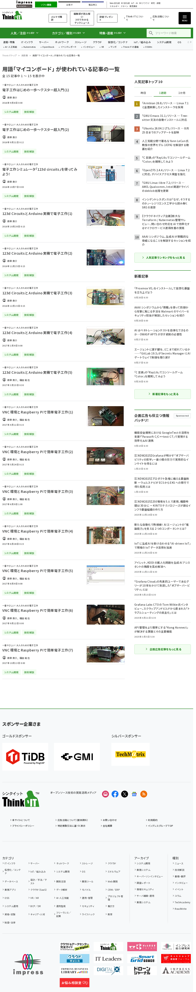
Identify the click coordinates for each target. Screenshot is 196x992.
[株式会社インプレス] (28, 964)
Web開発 (113, 881)
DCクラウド (144, 3)
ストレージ (81, 42)
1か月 (182, 93)
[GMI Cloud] (77, 757)
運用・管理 (87, 897)
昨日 (143, 93)
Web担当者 (115, 3)
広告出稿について (161, 18)
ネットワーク (62, 42)
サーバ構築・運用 (145, 895)
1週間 (162, 93)
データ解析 (62, 889)
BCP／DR (35, 906)
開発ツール (87, 881)
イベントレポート (69, 47)
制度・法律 (10, 922)
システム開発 (164, 42)
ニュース (179, 863)
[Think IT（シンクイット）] (20, 804)
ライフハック (88, 914)
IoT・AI (134, 3)
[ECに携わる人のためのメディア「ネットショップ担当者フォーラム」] (176, 960)
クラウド (97, 42)
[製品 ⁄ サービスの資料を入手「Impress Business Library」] (74, 972)
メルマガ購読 (56, 18)
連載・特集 (9, 42)
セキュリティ (88, 906)
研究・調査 (156, 3)
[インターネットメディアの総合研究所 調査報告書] (176, 948)
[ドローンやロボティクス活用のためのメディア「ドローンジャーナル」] (142, 972)
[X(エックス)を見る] (124, 794)
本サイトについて (21, 820)
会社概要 (107, 825)
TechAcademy (182, 902)
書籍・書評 (180, 876)
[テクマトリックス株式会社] (130, 754)
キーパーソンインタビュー (150, 876)
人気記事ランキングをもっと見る (165, 257)
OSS (7, 897)
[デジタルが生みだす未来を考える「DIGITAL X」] (108, 972)
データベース (11, 881)
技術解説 (179, 869)
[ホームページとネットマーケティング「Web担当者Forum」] (142, 948)
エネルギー (114, 6)
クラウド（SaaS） (38, 889)
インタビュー (89, 47)
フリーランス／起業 (63, 914)
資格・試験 (10, 914)
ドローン (124, 6)
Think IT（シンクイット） (20, 15)
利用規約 (153, 820)
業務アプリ (10, 889)
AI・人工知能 (11, 47)
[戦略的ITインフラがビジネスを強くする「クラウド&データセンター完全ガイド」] (74, 948)
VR (102, 47)
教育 (110, 914)
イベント (179, 889)
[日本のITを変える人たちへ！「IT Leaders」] (108, 960)
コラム (178, 895)
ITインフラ (27, 42)
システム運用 (11, 906)
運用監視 (61, 906)
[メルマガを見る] (105, 794)
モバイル (86, 889)
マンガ (113, 47)
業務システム (143, 869)
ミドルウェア (114, 871)
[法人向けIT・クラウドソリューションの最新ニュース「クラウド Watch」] (74, 960)
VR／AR (34, 897)
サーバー (44, 42)
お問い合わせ (110, 820)
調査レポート (143, 882)
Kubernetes (30, 47)
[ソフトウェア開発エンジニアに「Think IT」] (108, 948)
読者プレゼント (106, 18)
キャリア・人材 (37, 914)
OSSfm (148, 47)
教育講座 (133, 6)
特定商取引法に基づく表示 (71, 825)
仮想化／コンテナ (118, 42)
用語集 (24, 55)
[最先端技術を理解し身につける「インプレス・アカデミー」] (176, 972)
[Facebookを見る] (115, 794)
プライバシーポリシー (23, 825)
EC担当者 (125, 3)
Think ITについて (134, 18)
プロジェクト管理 (115, 897)
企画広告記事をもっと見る (165, 649)
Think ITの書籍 (131, 47)
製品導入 (93, 5)
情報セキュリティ (145, 889)
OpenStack (48, 47)
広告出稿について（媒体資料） (73, 820)
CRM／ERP (114, 889)
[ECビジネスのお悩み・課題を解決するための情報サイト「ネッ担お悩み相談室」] (74, 984)
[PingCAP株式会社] (25, 757)
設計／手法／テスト (38, 881)
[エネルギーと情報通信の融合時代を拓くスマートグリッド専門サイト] (142, 960)
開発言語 (61, 881)
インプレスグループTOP (160, 825)
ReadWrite (180, 908)
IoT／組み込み (142, 42)
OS (179, 42)
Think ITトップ (9, 55)
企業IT (69, 5)
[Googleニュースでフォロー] (134, 794)
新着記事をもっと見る (165, 394)
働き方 (111, 906)
